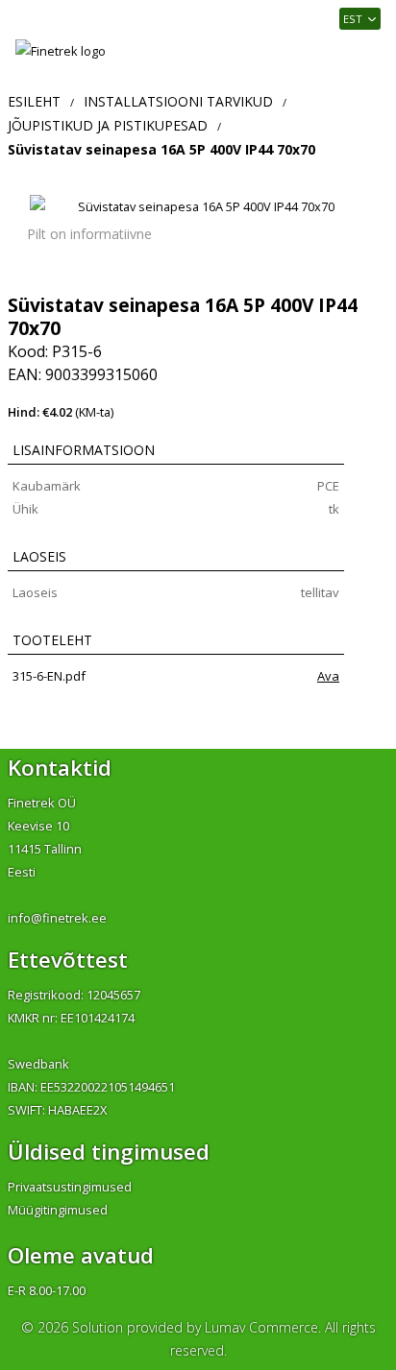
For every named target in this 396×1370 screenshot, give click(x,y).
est (352, 19)
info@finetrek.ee (57, 917)
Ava (328, 676)
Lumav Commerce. (263, 1327)
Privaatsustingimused (70, 1186)
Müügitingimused (58, 1209)
